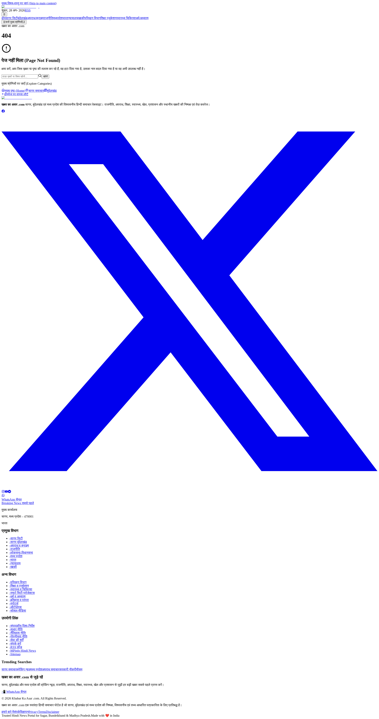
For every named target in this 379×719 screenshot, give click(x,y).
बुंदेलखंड (22, 18)
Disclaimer (52, 711)
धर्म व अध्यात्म (17, 596)
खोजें (45, 76)
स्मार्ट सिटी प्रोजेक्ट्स (22, 592)
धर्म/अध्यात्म (142, 18)
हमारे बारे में (8, 711)
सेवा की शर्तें (16, 640)
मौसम (79, 669)
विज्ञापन (24, 711)
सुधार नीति (16, 629)
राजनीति (48, 18)
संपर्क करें (15, 643)
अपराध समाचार (50, 669)
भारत (65, 18)
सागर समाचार (9, 669)
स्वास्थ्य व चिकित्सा (20, 589)
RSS (28, 10)
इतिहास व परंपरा (19, 600)
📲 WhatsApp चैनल (14, 691)
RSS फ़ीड (15, 647)
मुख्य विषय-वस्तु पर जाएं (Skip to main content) (29, 3)
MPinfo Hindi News (22, 650)
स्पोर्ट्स (13, 603)
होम (4, 18)
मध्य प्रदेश (15, 556)
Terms (42, 711)
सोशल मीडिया (17, 610)
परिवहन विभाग (92, 18)
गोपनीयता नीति (18, 636)
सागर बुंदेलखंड (18, 542)
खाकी (81, 18)
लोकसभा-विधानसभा (21, 552)
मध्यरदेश (57, 18)
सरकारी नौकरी (67, 669)
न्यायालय (73, 18)
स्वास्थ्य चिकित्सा (126, 18)
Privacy (33, 711)
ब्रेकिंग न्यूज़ (23, 669)
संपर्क (17, 711)
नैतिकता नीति (17, 633)
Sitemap (15, 654)
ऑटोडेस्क (15, 607)
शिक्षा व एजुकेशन (19, 585)
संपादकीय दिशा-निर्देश (22, 625)
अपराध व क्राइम (19, 545)
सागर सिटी (12, 18)
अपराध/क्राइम (35, 18)
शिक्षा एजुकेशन (108, 18)
